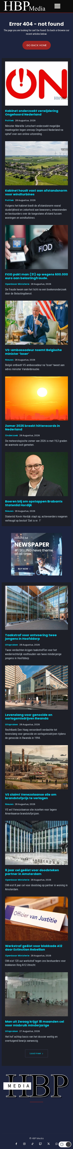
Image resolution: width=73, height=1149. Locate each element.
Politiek (9, 120)
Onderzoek (11, 435)
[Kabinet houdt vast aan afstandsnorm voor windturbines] (36, 163)
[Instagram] (24, 1144)
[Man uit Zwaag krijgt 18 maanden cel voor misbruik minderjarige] (36, 994)
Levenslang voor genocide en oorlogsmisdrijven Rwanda (28, 717)
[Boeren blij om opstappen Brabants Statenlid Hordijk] (36, 474)
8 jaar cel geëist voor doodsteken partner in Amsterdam (32, 872)
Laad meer (35, 1053)
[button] (65, 1144)
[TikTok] (32, 1144)
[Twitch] (40, 1144)
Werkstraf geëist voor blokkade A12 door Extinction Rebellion (33, 948)
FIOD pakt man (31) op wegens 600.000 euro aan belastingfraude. (36, 276)
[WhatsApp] (56, 1144)
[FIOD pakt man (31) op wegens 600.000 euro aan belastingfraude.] (36, 247)
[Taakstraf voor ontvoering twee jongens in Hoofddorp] (36, 608)
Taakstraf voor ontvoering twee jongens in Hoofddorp (31, 637)
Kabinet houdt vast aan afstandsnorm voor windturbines (36, 192)
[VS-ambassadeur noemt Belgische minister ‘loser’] (36, 323)
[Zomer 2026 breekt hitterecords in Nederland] (36, 398)
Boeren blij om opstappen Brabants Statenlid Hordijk (33, 503)
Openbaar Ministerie (17, 284)
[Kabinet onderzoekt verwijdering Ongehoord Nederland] (36, 83)
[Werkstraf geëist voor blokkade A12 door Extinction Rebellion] (36, 919)
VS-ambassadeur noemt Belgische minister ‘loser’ (33, 352)
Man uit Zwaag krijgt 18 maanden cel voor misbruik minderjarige (34, 1023)
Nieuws (9, 360)
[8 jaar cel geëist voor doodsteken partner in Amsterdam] (36, 843)
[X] (48, 1144)
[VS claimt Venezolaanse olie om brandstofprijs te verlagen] (36, 767)
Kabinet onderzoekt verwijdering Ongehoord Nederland (31, 113)
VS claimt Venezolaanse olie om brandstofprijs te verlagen (30, 796)
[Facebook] (16, 1144)
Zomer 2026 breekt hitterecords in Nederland (32, 428)
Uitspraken (11, 644)
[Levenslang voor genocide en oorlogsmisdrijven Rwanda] (36, 687)
